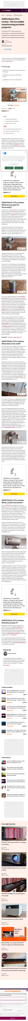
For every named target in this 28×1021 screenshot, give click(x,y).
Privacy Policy (17, 1015)
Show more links (14, 84)
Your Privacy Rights (14, 164)
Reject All (9, 167)
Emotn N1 (14, 635)
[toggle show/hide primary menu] (25, 10)
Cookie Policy (19, 160)
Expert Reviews (6, 10)
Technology (9, 15)
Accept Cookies (19, 167)
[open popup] (24, 99)
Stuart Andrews (8, 42)
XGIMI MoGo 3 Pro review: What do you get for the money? (14, 71)
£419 (13, 210)
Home (3, 15)
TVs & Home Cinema (17, 15)
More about (6, 665)
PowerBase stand (6, 326)
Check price (14, 196)
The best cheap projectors (15, 337)
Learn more (8, 61)
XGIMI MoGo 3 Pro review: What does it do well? (12, 75)
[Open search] (22, 10)
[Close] (25, 152)
